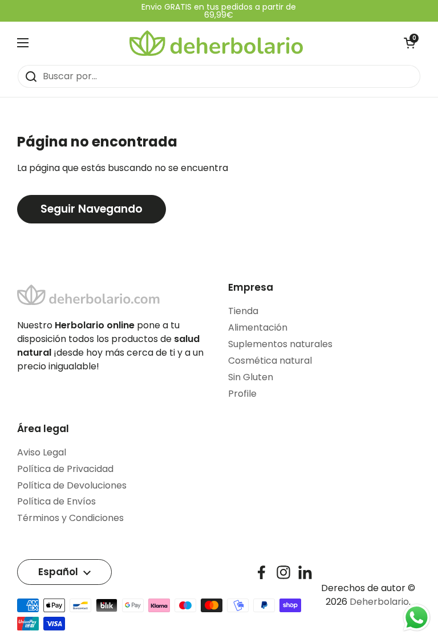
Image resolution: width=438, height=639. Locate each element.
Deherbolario (379, 601)
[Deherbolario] (216, 43)
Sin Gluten (250, 377)
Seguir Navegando (91, 209)
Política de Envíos (56, 501)
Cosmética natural (270, 360)
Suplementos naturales (280, 344)
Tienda (243, 311)
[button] (409, 42)
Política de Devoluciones (72, 485)
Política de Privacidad (65, 468)
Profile (242, 393)
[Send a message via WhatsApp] (416, 617)
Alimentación (257, 327)
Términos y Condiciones (70, 517)
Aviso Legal (41, 452)
